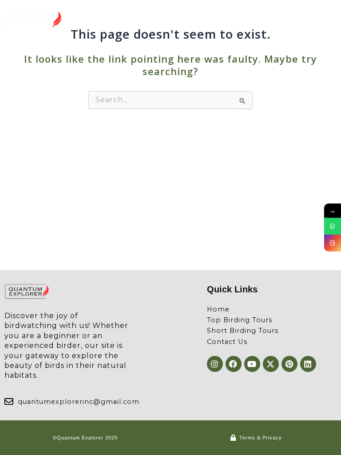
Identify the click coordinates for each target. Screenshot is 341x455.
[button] (333, 20)
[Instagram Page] (332, 243)
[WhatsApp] (332, 226)
